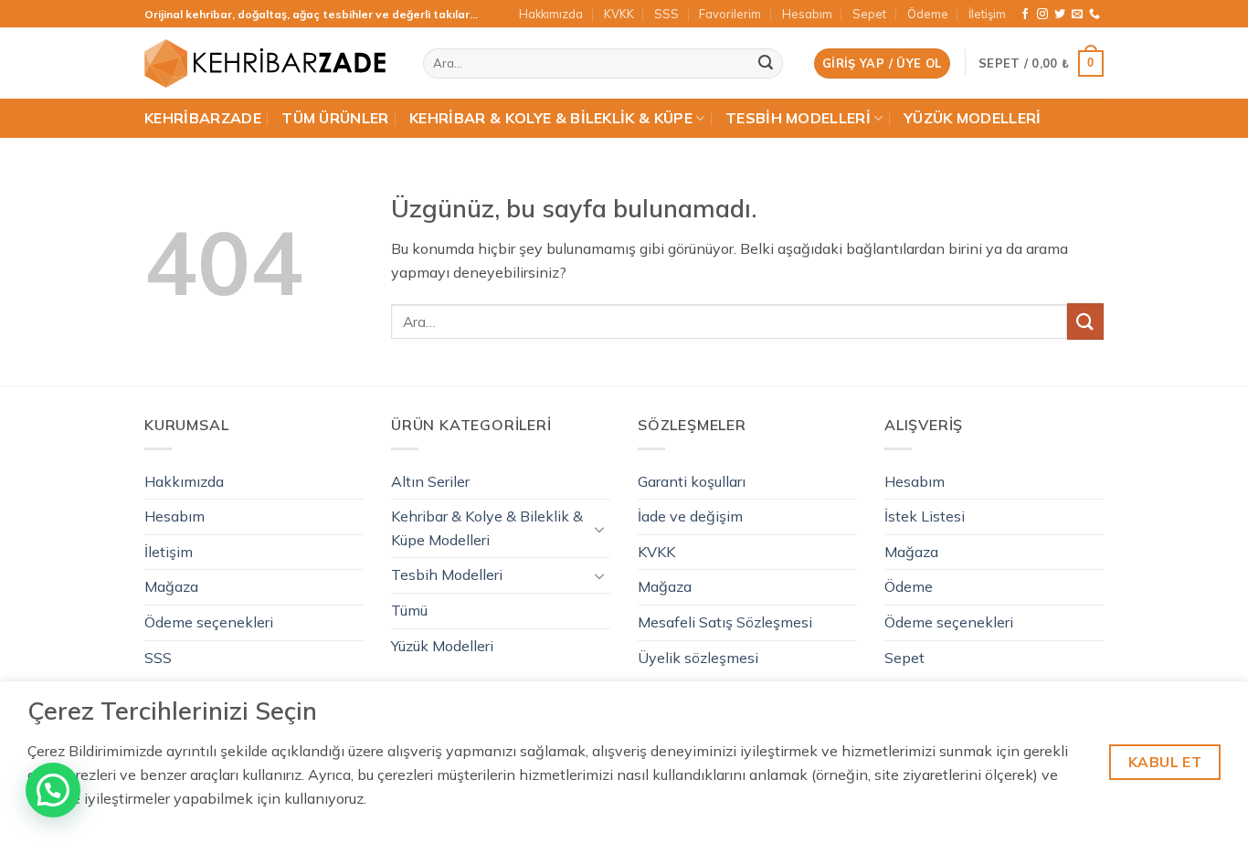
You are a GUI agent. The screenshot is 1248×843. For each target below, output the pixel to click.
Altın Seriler (430, 481)
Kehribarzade (202, 118)
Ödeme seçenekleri (208, 622)
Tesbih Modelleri (798, 118)
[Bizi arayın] (1094, 14)
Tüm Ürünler (335, 118)
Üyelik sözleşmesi (698, 657)
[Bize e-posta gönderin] (1077, 14)
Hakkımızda (551, 13)
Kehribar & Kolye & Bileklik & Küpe (551, 118)
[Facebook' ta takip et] (1025, 14)
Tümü (409, 610)
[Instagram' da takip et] (1042, 14)
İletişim (987, 13)
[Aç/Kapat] (599, 529)
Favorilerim (730, 13)
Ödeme (927, 13)
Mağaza (171, 586)
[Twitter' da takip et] (1059, 14)
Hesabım (807, 13)
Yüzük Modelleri (973, 118)
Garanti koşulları (692, 481)
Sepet (869, 13)
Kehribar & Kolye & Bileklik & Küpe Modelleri (487, 528)
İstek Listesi (924, 516)
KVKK (619, 13)
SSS (666, 13)
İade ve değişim (690, 516)
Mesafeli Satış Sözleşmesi (725, 622)
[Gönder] (765, 63)
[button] (882, 63)
